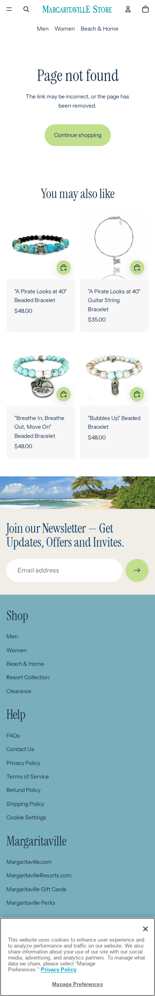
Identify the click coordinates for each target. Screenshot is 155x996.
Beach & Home (99, 28)
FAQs (13, 735)
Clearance (18, 691)
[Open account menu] (128, 9)
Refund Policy (23, 790)
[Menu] (9, 9)
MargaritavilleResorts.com (39, 875)
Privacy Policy (23, 763)
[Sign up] (137, 570)
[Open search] (26, 9)
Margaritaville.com (29, 861)
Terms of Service (27, 776)
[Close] (145, 929)
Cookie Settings (26, 817)
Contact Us (20, 749)
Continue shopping (77, 135)
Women (64, 28)
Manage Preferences (77, 984)
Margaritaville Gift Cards (36, 889)
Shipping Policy (25, 803)
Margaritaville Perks (30, 902)
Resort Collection (27, 677)
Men (42, 28)
